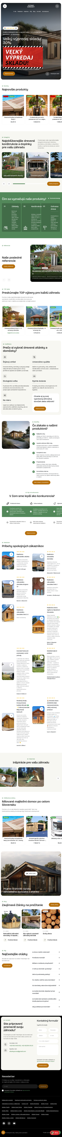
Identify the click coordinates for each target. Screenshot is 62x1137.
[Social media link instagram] (9, 1123)
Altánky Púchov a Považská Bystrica (43, 1107)
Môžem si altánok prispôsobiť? (42, 963)
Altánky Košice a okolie (8, 1118)
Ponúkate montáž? (38, 958)
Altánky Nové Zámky (17, 1107)
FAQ (31, 11)
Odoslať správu (43, 1065)
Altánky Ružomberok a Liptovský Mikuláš (34, 1111)
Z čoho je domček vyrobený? (42, 969)
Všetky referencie (8, 266)
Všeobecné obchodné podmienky (23, 1100)
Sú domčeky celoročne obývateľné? (44, 985)
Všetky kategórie (53, 183)
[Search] (57, 6)
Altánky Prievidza (28, 1107)
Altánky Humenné (31, 1118)
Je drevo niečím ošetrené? (41, 952)
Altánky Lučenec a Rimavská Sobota (20, 1114)
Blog (34, 11)
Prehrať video (32, 873)
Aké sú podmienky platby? (41, 974)
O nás (14, 11)
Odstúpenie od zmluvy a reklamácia (11, 1103)
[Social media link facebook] (4, 1123)
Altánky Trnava (44, 1103)
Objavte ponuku (9, 73)
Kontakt (39, 11)
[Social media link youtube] (14, 1123)
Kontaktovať (7, 965)
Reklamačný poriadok (7, 1100)
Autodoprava (45, 11)
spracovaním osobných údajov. (45, 1061)
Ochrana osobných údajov (40, 1100)
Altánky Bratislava (34, 1103)
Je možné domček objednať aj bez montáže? (43, 992)
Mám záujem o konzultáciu (41, 482)
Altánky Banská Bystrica (52, 1111)
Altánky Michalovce (20, 1118)
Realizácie (20, 11)
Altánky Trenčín (6, 1107)
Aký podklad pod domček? (41, 1007)
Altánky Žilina (5, 1111)
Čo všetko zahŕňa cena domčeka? (43, 980)
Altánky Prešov (45, 1114)
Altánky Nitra (53, 1103)
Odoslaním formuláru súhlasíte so (17, 1091)
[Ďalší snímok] (9, 280)
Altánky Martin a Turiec (16, 1111)
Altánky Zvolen (5, 1114)
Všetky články (54, 904)
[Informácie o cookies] (3, 1132)
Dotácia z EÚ (25, 1103)
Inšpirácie (26, 11)
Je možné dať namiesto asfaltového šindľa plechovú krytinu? (44, 1000)
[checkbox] (3, 1090)
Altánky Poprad (35, 1114)
